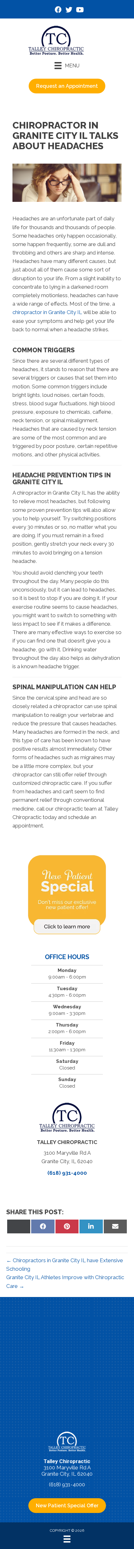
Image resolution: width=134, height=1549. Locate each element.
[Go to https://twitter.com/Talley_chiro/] (68, 10)
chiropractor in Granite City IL (47, 312)
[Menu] (67, 1539)
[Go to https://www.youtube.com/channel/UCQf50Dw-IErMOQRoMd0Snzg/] (79, 10)
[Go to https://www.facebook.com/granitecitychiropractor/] (58, 10)
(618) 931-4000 (67, 1173)
